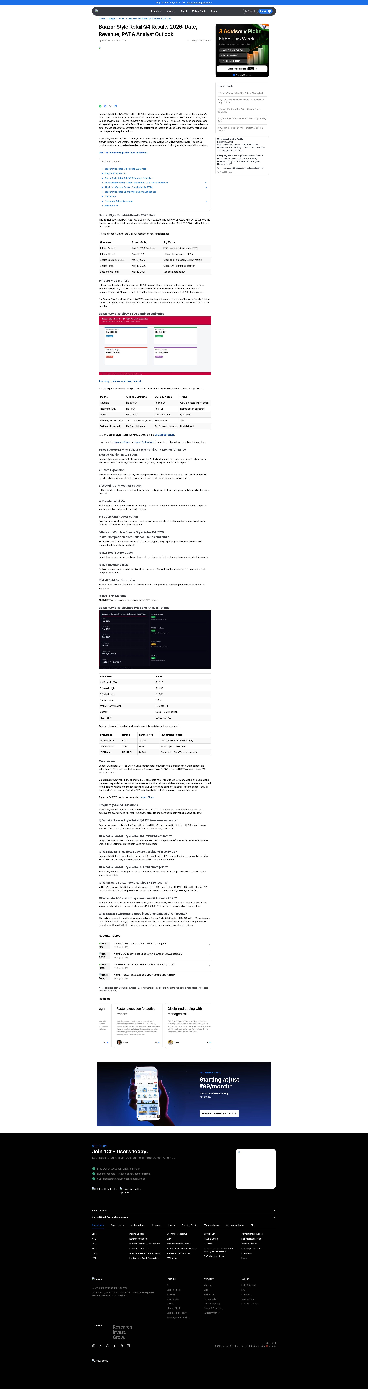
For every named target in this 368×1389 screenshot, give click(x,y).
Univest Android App (144, 442)
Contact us (246, 1294)
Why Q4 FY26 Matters (116, 173)
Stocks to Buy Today (177, 1313)
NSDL (94, 1253)
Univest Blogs (147, 797)
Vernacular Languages (252, 1234)
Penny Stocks (117, 1225)
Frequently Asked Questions (119, 201)
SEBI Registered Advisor (178, 1317)
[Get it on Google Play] (105, 1191)
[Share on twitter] (110, 106)
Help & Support (248, 1285)
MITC (169, 1238)
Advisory (171, 11)
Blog (253, 1225)
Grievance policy (212, 1303)
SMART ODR (210, 1234)
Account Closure (249, 1243)
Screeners (156, 1225)
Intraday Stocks (174, 1308)
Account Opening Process (179, 1243)
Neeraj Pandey (204, 40)
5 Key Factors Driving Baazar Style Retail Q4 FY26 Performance (136, 182)
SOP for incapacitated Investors (182, 1248)
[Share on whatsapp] (100, 106)
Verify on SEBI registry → (226, 172)
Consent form (247, 1299)
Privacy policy (210, 1299)
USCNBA (208, 1243)
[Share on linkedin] (115, 106)
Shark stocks (173, 1299)
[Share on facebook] (105, 106)
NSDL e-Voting (211, 1238)
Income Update (136, 1234)
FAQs (243, 1290)
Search (251, 11)
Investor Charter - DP (139, 1248)
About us (208, 1285)
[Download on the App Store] (132, 1191)
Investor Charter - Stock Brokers (144, 1243)
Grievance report (249, 1303)
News (121, 18)
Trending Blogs (211, 1225)
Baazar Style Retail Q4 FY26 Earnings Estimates (129, 178)
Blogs (214, 11)
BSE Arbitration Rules (214, 1256)
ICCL (94, 1258)
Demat (184, 11)
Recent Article (111, 205)
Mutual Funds (199, 11)
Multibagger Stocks (235, 1225)
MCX (94, 1248)
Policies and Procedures (178, 1253)
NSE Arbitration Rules (251, 1238)
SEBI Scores (172, 1258)
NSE (94, 1238)
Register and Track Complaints (143, 1258)
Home (102, 18)
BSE (94, 1243)
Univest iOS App (122, 442)
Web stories (209, 1294)
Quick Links (98, 1225)
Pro (168, 1285)
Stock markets (173, 1290)
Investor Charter (211, 1313)
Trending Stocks (189, 1225)
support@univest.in (235, 168)
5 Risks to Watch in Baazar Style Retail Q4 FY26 (128, 187)
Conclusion (110, 196)
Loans (244, 1258)
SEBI (94, 1234)
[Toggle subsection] (206, 183)
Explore (155, 11)
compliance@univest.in (254, 168)
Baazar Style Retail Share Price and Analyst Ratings (130, 192)
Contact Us (246, 1253)
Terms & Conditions (213, 1308)
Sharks (171, 1225)
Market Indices (138, 1225)
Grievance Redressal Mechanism (144, 1253)
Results (170, 1303)
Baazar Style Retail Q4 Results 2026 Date (125, 169)
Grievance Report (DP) (177, 1234)
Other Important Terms (252, 1248)
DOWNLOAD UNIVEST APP (217, 1113)
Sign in (263, 11)
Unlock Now (203, 2)
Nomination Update (138, 1238)
